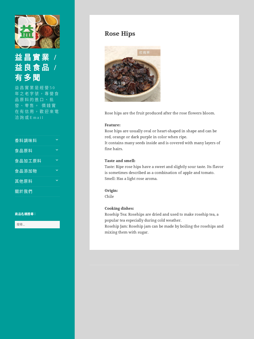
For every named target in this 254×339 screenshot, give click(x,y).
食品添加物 (26, 171)
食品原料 (24, 151)
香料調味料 (26, 140)
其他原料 (24, 181)
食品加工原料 (28, 161)
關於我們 (24, 191)
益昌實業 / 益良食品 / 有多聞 (36, 67)
